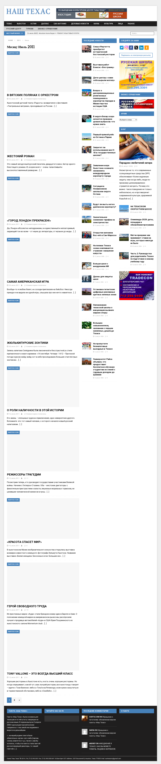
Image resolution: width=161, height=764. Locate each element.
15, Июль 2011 (14, 414)
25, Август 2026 (99, 70)
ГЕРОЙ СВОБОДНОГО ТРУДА (27, 606)
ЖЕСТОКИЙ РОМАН (20, 156)
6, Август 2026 (99, 297)
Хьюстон (21, 24)
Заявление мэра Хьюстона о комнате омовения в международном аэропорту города (103, 170)
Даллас (45, 24)
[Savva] (84, 733)
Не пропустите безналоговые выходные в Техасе (103, 346)
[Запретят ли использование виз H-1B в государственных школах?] (86, 149)
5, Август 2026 (99, 352)
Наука (96, 24)
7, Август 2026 (99, 282)
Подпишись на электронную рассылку (136, 55)
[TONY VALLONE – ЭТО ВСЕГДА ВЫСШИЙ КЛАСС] (43, 650)
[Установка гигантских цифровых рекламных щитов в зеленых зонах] (86, 291)
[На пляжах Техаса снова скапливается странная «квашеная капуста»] (86, 247)
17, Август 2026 (99, 210)
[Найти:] (142, 33)
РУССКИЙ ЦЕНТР (13, 29)
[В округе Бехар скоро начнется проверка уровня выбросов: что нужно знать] (86, 118)
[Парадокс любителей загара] (136, 147)
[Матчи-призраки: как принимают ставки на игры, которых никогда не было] (124, 237)
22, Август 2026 (99, 109)
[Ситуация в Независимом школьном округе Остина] (86, 188)
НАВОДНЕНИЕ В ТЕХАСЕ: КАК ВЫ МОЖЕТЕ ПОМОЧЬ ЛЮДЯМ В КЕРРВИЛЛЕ (102, 746)
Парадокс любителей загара (135, 162)
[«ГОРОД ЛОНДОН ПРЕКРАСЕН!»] (43, 197)
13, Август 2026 (99, 225)
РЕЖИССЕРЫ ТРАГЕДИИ (24, 474)
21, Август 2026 (99, 127)
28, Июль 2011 (14, 346)
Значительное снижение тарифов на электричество (104, 219)
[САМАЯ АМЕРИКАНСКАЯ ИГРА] (43, 258)
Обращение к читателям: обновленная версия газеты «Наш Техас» (102, 720)
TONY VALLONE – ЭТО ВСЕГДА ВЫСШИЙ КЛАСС (40, 673)
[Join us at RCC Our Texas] (91, 13)
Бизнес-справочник (47, 29)
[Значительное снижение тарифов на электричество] (86, 219)
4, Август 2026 (99, 378)
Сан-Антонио (60, 24)
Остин (33, 24)
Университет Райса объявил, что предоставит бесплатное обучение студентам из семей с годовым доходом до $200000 (104, 367)
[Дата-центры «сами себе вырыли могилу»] (86, 79)
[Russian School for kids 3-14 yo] (136, 74)
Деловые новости (80, 24)
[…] (55, 106)
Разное (131, 24)
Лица (120, 24)
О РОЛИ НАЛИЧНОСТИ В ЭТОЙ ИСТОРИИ (35, 410)
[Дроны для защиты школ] (86, 278)
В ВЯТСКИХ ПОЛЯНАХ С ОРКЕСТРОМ (32, 95)
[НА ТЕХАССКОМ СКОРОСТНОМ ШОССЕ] (124, 208)
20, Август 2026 (137, 228)
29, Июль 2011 (14, 99)
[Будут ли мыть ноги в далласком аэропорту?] (86, 206)
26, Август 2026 (99, 57)
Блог (123, 129)
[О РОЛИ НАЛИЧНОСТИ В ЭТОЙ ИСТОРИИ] (43, 387)
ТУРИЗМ (29, 29)
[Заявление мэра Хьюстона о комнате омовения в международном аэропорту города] (86, 167)
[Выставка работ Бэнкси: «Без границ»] (86, 66)
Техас (9, 24)
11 (27, 478)
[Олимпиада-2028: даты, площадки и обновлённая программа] (124, 221)
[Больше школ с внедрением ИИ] (86, 265)
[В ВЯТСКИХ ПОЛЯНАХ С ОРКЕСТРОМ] (43, 71)
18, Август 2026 (99, 179)
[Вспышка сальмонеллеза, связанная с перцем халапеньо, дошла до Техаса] (86, 325)
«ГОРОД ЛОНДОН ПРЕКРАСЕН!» (29, 220)
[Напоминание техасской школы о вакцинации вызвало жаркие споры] (86, 307)
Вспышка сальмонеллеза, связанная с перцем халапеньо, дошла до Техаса (103, 328)
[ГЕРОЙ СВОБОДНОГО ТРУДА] (43, 583)
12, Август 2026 (99, 238)
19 (27, 610)
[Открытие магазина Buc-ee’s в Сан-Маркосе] (86, 234)
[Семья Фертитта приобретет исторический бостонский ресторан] (86, 48)
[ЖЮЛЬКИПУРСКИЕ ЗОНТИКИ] (43, 319)
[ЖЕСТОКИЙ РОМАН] (43, 133)
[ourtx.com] (84, 720)
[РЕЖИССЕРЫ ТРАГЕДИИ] (43, 451)
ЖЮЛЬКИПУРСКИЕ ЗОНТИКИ (27, 342)
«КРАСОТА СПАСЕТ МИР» (24, 542)
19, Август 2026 (99, 158)
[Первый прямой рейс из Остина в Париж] (86, 136)
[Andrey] (84, 746)
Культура (108, 24)
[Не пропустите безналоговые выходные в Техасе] (86, 345)
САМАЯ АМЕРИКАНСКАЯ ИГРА (28, 281)
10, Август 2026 (99, 269)
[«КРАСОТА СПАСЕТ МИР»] (43, 518)
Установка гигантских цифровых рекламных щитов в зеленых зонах (104, 292)
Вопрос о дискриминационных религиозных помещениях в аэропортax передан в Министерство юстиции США (104, 98)
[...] (131, 198)
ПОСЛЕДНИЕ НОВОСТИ (93, 41)
